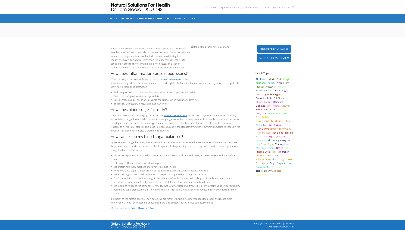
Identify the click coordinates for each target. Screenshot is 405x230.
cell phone (279, 98)
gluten (288, 121)
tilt (272, 166)
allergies (287, 79)
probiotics (261, 155)
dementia (278, 101)
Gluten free (262, 125)
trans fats (261, 170)
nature (279, 147)
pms (274, 151)
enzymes (285, 105)
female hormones (277, 113)
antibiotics (261, 82)
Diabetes (260, 105)
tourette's (280, 166)
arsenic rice (283, 82)
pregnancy (283, 151)
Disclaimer (289, 223)
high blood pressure (282, 132)
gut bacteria (275, 125)
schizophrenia (263, 159)
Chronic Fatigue (264, 101)
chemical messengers (170, 79)
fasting (282, 109)
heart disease (263, 132)
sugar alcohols (284, 163)
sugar (273, 163)
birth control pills (265, 90)
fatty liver (261, 113)
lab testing (273, 140)
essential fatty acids (266, 109)
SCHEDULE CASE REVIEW (274, 58)
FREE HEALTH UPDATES (274, 48)
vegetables (261, 174)
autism (281, 86)
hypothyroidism (277, 136)
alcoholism (261, 79)
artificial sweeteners (266, 86)
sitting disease (285, 159)
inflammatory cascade (175, 115)
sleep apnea (262, 163)
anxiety (271, 82)
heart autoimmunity (280, 128)
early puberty (273, 105)
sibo (273, 159)
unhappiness (274, 170)
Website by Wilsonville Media (281, 226)
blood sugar (281, 90)
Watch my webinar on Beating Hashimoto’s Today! (133, 208)
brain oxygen (274, 94)
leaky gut (285, 140)
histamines (261, 136)
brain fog (261, 94)
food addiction (263, 117)
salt (277, 155)
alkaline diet (274, 79)
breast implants (264, 98)
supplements (262, 166)
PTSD (270, 155)
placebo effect (263, 151)
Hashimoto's (262, 128)
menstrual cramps (265, 147)
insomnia (260, 140)
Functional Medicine (269, 121)
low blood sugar (265, 144)
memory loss (282, 144)
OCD (287, 147)
